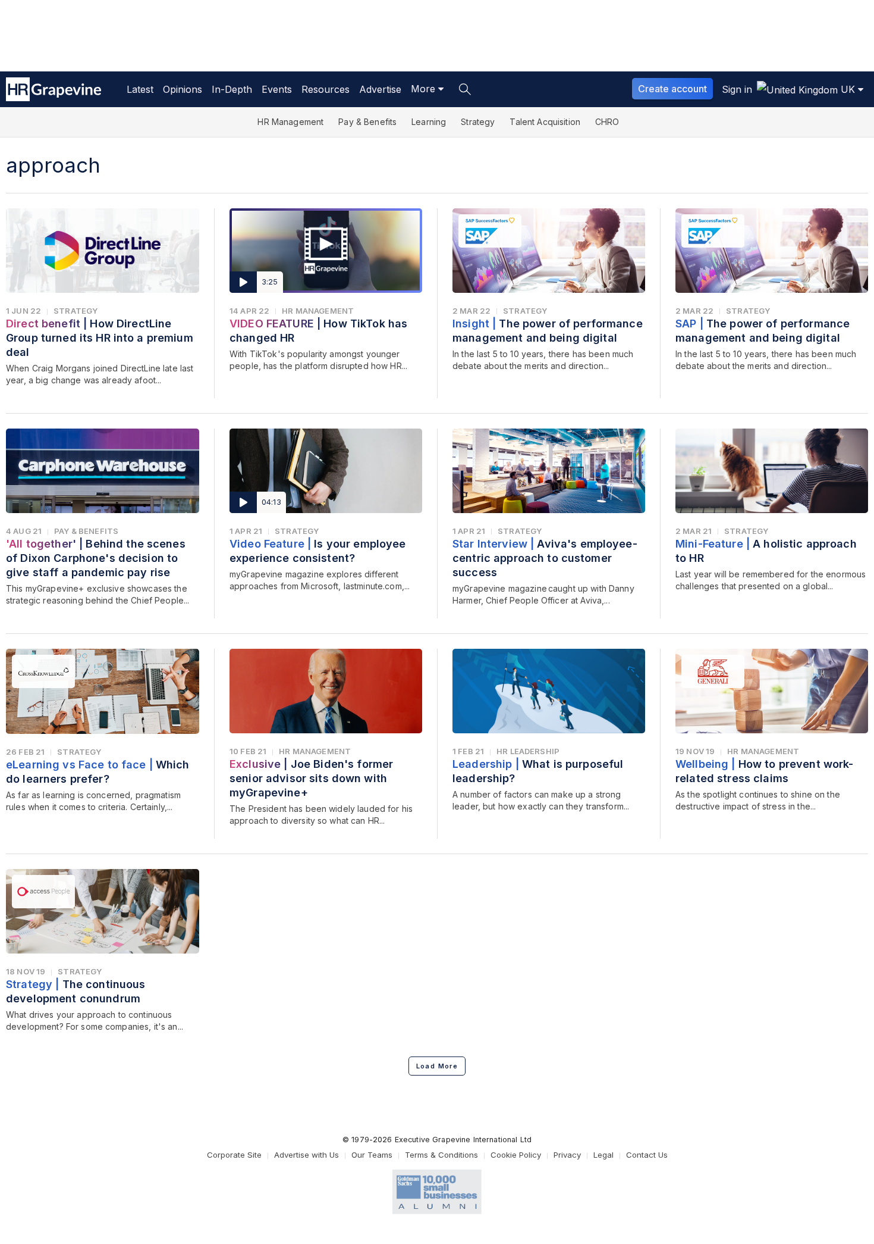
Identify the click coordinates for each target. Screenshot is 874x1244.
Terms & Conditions (441, 1154)
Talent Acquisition (545, 122)
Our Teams (371, 1154)
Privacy (567, 1154)
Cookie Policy (516, 1154)
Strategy (478, 122)
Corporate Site (234, 1154)
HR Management (290, 122)
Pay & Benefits (367, 122)
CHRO (607, 122)
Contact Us (647, 1154)
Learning (428, 122)
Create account (672, 89)
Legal (603, 1154)
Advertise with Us (306, 1154)
